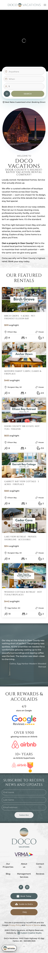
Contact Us (40, 865)
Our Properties (8, 865)
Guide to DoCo (26, 904)
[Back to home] (24, 5)
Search (28, 94)
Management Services (24, 875)
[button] (45, 5)
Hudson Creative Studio (30, 933)
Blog (8, 874)
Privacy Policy (15, 925)
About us (24, 865)
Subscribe (24, 815)
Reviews (40, 874)
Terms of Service (33, 925)
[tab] (13, 310)
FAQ (25, 912)
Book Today (25, 896)
